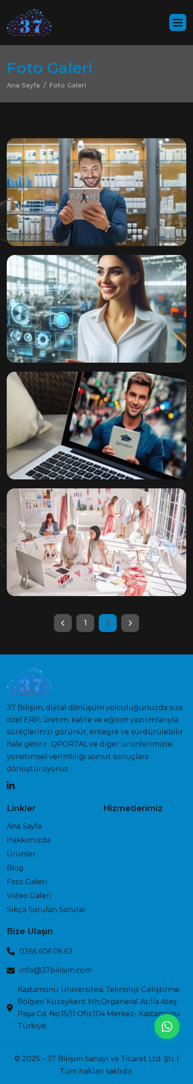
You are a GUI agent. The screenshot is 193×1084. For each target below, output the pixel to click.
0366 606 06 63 (46, 951)
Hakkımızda (28, 840)
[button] (177, 22)
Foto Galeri (27, 882)
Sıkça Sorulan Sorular (46, 909)
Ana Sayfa (23, 85)
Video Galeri (29, 896)
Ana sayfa (24, 826)
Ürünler (21, 854)
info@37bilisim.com (55, 970)
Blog (15, 868)
